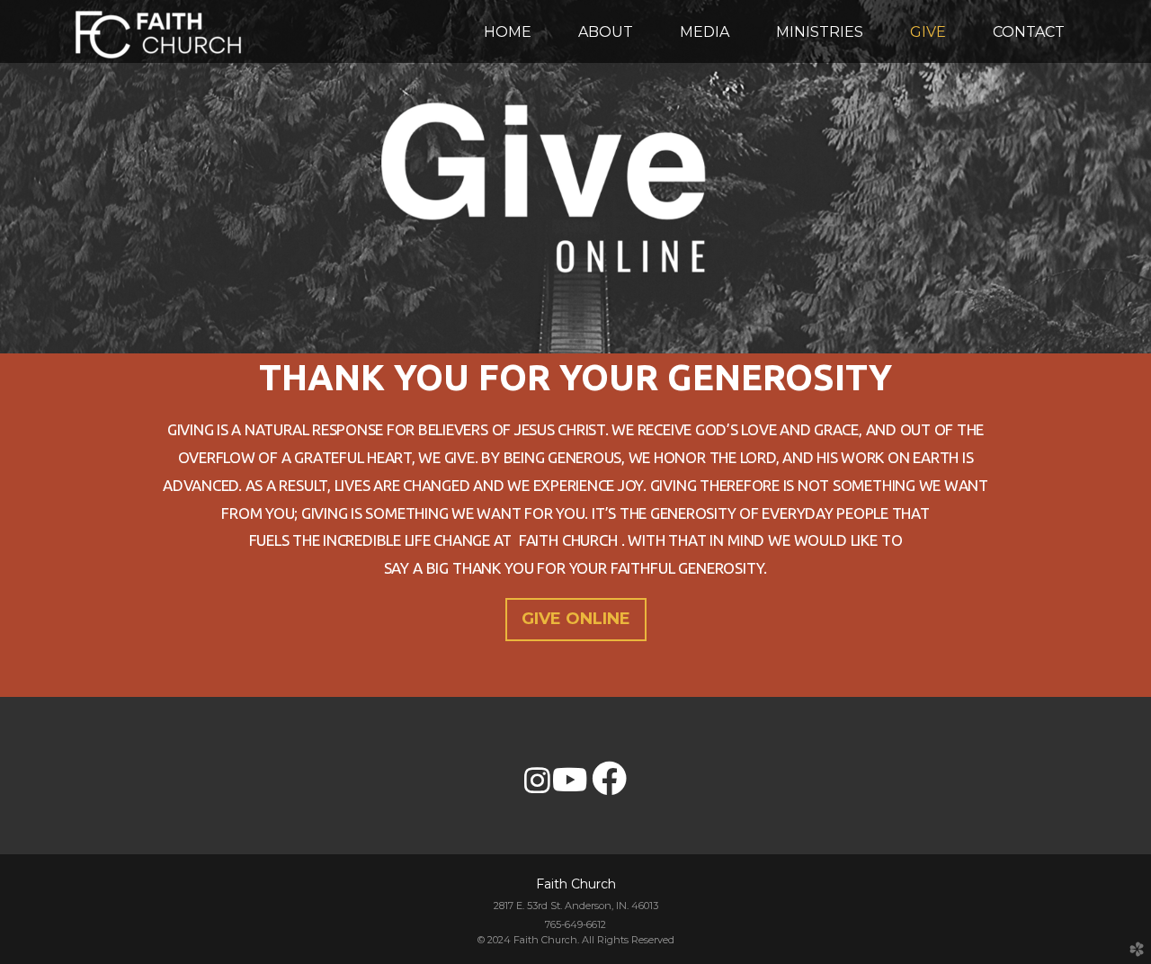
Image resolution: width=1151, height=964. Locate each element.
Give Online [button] (576, 619)
